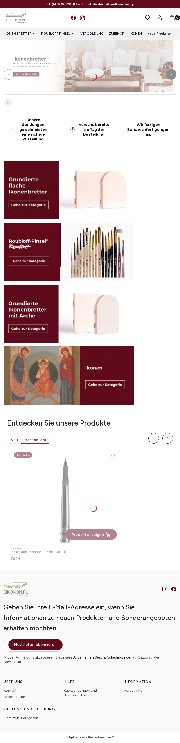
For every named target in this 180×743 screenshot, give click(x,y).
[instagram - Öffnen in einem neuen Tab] (164, 589)
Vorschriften (134, 690)
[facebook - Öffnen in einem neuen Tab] (173, 589)
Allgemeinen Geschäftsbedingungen (102, 657)
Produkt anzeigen (87, 534)
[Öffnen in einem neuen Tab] (73, 18)
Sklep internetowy (88, 737)
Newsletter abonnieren (35, 644)
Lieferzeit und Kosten (21, 718)
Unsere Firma (15, 697)
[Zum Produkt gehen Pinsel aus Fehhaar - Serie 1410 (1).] (65, 496)
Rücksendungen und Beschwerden (80, 692)
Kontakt (10, 690)
